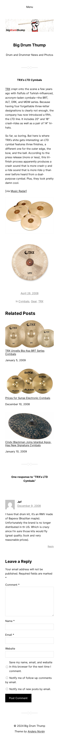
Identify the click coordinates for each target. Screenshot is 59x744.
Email (9, 634)
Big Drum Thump (29, 45)
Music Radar (18, 191)
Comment (12, 584)
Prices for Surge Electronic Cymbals (27, 398)
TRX (7, 89)
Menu (29, 7)
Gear (34, 301)
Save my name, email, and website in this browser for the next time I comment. (30, 666)
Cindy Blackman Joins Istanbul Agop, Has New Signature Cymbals (28, 443)
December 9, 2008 (29, 505)
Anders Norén (36, 731)
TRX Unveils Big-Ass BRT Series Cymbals (24, 352)
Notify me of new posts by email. (30, 689)
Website (10, 648)
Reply (51, 546)
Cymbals (24, 301)
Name (10, 621)
